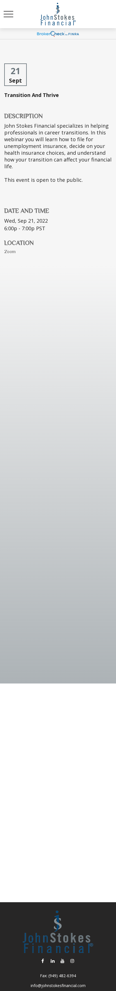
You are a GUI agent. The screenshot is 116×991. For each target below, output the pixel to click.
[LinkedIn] (52, 961)
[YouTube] (62, 961)
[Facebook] (42, 961)
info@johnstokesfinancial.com (58, 985)
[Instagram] (72, 961)
